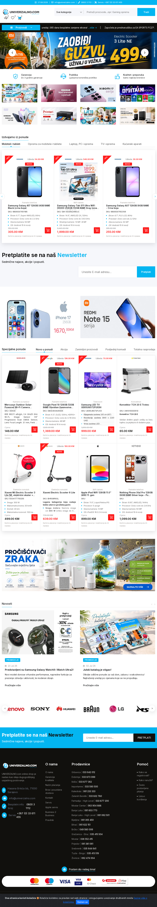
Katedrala (76, 791)
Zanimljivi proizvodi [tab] (86, 349)
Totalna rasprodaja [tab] (144, 349)
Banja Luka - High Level (83, 815)
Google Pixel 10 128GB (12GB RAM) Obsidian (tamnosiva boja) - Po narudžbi (58, 407)
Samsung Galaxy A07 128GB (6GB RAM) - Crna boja (78, 206)
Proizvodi (21, 27)
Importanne (77, 786)
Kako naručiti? (146, 780)
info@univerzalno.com (65, 2)
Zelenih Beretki (79, 796)
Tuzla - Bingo (78, 853)
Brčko (75, 829)
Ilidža (74, 781)
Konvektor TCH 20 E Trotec (134, 404)
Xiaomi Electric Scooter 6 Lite (59, 492)
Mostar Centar (79, 805)
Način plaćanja (52, 785)
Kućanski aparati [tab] (132, 143)
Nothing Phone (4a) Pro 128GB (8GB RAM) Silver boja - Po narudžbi (136, 495)
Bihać (74, 824)
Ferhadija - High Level (83, 801)
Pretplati (144, 737)
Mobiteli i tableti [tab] (11, 143)
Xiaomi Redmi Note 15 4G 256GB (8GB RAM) (126, 206)
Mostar (75, 839)
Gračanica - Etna (80, 834)
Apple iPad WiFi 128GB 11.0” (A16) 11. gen (96, 493)
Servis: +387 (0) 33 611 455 (110, 2)
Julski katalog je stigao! (19, 669)
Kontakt (49, 797)
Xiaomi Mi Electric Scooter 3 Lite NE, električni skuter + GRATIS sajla (20, 495)
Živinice (75, 858)
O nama (49, 772)
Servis (48, 802)
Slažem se (82, 902)
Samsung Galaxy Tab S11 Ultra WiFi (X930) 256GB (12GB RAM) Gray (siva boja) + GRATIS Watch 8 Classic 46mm (29, 208)
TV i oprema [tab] (108, 143)
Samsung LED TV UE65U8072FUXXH (91, 406)
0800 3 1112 (86, 2)
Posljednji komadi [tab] (115, 349)
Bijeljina (75, 820)
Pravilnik (49, 820)
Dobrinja (76, 777)
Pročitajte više (13, 685)
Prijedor (76, 843)
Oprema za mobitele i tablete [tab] (45, 143)
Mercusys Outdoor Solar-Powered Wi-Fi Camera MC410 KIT (18, 407)
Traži (146, 12)
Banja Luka (77, 810)
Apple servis (51, 807)
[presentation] (12, 52)
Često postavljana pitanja (142, 788)
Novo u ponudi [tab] (44, 349)
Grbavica (76, 772)
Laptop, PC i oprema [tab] (81, 143)
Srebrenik (77, 848)
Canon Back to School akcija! (100, 669)
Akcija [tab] (64, 349)
